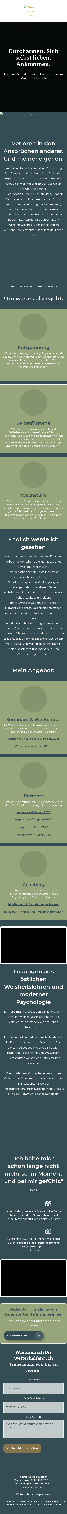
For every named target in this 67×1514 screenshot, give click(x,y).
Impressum (43, 1494)
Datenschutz (24, 1494)
